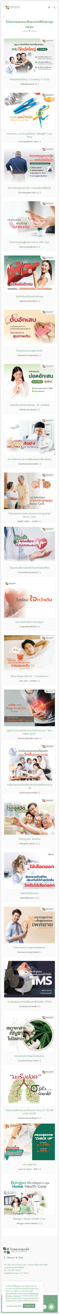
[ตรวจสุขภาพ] (29, 1141)
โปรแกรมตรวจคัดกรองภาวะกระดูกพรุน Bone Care (29, 515)
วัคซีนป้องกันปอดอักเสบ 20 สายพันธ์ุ (29, 405)
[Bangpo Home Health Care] (29, 1196)
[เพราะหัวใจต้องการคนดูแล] (29, 599)
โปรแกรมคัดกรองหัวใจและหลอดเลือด (29, 568)
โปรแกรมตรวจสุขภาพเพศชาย (29, 947)
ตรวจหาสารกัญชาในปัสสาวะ (29, 1056)
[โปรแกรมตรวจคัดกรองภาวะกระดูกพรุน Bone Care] (29, 490)
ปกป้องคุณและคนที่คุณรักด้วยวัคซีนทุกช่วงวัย (29, 786)
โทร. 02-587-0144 (12, 1270)
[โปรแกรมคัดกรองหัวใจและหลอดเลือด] (29, 545)
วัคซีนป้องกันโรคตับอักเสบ (29, 296)
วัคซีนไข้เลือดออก (29, 893)
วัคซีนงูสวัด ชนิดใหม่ (29, 839)
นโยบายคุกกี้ (10, 1293)
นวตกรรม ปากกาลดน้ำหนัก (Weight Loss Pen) (29, 135)
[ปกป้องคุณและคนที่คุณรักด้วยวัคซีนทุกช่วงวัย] (29, 762)
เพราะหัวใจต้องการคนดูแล (29, 622)
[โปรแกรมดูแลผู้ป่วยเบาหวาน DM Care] (29, 219)
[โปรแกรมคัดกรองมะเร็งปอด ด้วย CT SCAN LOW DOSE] (29, 1087)
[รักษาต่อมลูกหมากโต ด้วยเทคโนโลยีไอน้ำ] (29, 165)
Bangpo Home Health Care (29, 1219)
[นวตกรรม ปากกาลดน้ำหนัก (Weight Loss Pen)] (29, 111)
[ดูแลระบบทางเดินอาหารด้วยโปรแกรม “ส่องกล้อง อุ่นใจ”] (29, 707)
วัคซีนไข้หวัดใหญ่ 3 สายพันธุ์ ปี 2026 (29, 79)
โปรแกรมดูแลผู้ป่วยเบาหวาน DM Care (29, 242)
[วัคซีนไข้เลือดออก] (29, 870)
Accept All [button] (29, 1306)
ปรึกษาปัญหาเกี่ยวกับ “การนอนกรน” (29, 676)
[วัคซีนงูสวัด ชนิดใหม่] (29, 816)
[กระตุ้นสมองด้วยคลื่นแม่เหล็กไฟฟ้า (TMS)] (29, 979)
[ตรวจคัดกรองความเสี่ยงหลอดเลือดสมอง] (29, 436)
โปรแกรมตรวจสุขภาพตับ (29, 351)
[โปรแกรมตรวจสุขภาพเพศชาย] (29, 924)
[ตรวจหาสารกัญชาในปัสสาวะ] (29, 1033)
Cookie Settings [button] (14, 1306)
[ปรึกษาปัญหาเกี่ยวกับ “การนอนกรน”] (29, 653)
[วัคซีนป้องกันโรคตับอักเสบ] (29, 273)
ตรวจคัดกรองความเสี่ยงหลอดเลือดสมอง (29, 459)
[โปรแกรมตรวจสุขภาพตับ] (29, 328)
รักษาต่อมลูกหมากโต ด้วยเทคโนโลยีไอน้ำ (29, 188)
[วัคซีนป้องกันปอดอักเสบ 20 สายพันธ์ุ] (29, 382)
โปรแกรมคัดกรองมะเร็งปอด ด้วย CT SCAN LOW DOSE (29, 1111)
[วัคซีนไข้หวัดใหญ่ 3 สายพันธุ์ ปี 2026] (29, 56)
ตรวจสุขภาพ (29, 1164)
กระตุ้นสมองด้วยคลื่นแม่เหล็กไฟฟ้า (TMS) (29, 1002)
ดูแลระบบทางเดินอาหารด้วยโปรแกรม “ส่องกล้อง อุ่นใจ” (29, 732)
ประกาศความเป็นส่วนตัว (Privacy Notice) (22, 1294)
